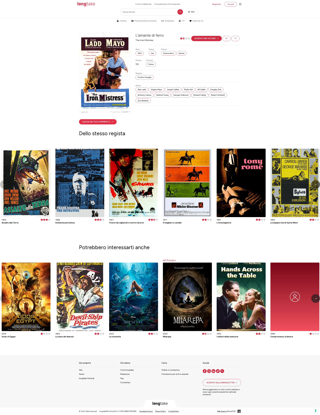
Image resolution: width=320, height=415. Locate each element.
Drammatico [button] (168, 53)
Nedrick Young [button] (162, 95)
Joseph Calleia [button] (173, 89)
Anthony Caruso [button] (144, 95)
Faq (122, 378)
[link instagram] (209, 371)
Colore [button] (151, 64)
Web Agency (222, 411)
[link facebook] (205, 371)
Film (80, 370)
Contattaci (125, 382)
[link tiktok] (218, 371)
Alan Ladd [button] (142, 89)
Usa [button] (152, 53)
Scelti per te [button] (197, 21)
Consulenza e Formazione (167, 4)
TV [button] (183, 21)
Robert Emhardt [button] (218, 95)
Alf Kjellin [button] (202, 89)
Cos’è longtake (127, 370)
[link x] (222, 371)
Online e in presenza (171, 370)
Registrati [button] (216, 4)
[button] (206, 38)
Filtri (192, 12)
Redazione (125, 374)
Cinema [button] (123, 21)
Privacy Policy (160, 411)
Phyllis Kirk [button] (188, 89)
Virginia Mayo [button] (156, 89)
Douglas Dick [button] (215, 89)
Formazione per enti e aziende (175, 374)
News (81, 374)
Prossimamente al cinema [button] (145, 21)
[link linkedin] (214, 371)
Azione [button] (181, 53)
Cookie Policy (173, 411)
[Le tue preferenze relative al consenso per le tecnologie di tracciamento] (315, 410)
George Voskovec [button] (181, 95)
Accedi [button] (231, 4)
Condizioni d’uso (146, 411)
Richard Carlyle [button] (199, 95)
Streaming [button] (169, 21)
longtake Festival (86, 378)
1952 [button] (140, 53)
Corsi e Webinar (143, 4)
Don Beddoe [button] (143, 101)
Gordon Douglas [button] (145, 77)
